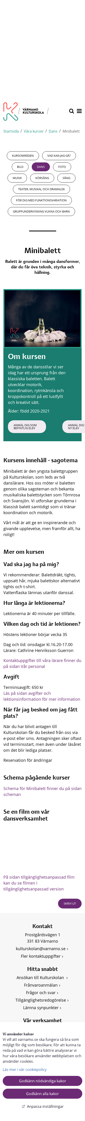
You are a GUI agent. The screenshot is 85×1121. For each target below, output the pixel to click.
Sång (66, 178)
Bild (20, 167)
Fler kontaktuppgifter (41, 956)
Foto (62, 167)
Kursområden (23, 156)
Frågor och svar (41, 992)
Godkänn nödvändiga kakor (42, 1080)
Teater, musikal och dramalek (41, 189)
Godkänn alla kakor (42, 1093)
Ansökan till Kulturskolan (41, 977)
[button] (79, 111)
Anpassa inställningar (45, 1106)
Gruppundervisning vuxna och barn (41, 211)
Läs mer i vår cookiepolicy (24, 1069)
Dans (53, 131)
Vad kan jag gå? (59, 156)
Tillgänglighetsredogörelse (40, 1000)
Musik (17, 178)
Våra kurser (34, 131)
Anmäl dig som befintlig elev (25, 426)
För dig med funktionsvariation (41, 200)
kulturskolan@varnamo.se (41, 948)
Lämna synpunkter (40, 1007)
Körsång (42, 178)
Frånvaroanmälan (41, 985)
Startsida (11, 131)
